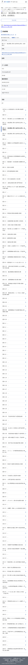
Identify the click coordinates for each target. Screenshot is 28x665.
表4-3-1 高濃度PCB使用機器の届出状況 (13, 544)
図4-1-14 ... (6, 377)
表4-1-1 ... (5, 597)
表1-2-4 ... (5, 541)
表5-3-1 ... (5, 614)
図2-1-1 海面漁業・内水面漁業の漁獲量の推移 (14, 162)
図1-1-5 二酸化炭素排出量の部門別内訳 (12, 182)
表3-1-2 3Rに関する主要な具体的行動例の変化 (14, 576)
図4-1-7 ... (5, 350)
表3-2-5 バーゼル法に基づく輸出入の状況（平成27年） (13, 592)
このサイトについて (7, 658)
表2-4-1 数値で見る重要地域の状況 (12, 567)
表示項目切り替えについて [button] (7, 34)
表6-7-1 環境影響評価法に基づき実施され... (13, 623)
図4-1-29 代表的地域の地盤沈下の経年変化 (13, 433)
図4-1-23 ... (6, 408)
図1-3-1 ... (5, 205)
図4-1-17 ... (6, 389)
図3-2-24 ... (6, 319)
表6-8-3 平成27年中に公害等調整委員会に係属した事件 (14, 632)
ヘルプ (23, 658)
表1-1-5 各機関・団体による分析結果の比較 (14, 508)
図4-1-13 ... (6, 373)
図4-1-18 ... (6, 393)
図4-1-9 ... (5, 358)
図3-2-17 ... (6, 289)
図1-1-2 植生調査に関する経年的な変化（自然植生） (14, 129)
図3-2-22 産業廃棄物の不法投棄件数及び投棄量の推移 (13, 310)
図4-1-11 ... (6, 366)
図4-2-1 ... (5, 446)
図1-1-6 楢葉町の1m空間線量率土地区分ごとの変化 (14, 143)
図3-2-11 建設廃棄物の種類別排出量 (12, 271)
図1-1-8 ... (5, 152)
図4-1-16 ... (6, 385)
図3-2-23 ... (6, 315)
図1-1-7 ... (5, 148)
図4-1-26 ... (6, 420)
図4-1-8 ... (5, 354)
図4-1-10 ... (6, 362)
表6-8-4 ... (5, 637)
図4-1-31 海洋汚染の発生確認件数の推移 (13, 443)
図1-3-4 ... (5, 209)
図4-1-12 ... (6, 369)
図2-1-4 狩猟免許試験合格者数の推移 (12, 213)
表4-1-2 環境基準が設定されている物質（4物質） (13, 602)
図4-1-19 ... (6, 397)
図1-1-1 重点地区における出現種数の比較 (13, 118)
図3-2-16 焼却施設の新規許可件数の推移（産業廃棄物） (13, 284)
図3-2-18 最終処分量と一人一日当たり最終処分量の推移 (13, 293)
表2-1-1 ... (5, 512)
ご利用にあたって (17, 658)
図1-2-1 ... (5, 201)
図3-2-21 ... (6, 306)
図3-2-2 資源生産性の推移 (9, 234)
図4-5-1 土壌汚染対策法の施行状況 (12, 479)
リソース (14, 20)
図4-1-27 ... (6, 424)
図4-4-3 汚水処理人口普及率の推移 (12, 475)
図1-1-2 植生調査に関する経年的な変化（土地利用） (14, 123)
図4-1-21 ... (6, 404)
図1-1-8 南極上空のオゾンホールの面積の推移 (14, 197)
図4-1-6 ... (5, 342)
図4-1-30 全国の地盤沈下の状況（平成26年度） (13, 438)
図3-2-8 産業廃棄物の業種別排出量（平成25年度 (14, 257)
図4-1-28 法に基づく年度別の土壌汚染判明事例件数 (13, 428)
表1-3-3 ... (5, 558)
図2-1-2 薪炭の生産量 (8, 167)
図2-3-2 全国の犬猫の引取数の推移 (12, 224)
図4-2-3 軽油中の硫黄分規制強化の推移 (13, 464)
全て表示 (17, 37)
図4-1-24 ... (6, 412)
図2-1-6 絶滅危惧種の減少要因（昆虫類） (13, 221)
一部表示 (13, 37)
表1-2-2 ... (5, 533)
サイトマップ (18, 661)
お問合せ (21, 660)
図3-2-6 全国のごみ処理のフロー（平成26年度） (14, 246)
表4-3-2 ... (5, 606)
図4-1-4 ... (5, 335)
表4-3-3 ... (5, 610)
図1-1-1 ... (5, 175)
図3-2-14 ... (6, 275)
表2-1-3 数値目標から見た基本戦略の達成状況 (14, 562)
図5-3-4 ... (5, 492)
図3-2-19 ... (6, 298)
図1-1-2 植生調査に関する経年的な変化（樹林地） (14, 134)
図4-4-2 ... (5, 471)
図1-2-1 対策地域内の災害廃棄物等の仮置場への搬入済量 (14, 157)
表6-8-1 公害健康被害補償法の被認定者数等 (14, 627)
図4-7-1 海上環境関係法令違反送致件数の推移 (14, 484)
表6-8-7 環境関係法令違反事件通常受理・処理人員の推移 (14, 649)
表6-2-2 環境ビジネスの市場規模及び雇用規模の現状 (14, 619)
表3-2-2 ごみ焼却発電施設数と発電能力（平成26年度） (14, 587)
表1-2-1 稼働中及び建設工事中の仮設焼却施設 (14, 528)
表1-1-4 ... (5, 504)
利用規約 (7, 660)
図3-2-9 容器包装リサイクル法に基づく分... (13, 262)
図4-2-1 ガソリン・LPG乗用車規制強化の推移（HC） (14, 451)
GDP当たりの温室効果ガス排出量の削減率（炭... (13, 110)
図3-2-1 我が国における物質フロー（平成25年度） (14, 229)
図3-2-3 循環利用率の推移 (9, 238)
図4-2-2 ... (5, 456)
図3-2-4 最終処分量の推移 (9, 242)
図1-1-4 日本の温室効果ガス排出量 (11, 179)
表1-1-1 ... (5, 554)
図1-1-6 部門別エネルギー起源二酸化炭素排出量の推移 (14, 187)
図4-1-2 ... (5, 331)
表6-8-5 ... (5, 641)
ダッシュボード (10, 661)
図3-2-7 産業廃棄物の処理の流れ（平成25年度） (14, 252)
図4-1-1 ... (5, 323)
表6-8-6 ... (5, 644)
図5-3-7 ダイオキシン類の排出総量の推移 (13, 500)
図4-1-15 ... (6, 381)
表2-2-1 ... (5, 523)
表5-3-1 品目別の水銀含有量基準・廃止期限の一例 (14, 549)
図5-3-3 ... (5, 488)
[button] (26, 2)
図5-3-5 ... (5, 496)
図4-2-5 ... (5, 467)
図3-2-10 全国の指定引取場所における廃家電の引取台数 (13, 267)
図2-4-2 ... (5, 114)
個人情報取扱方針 (14, 660)
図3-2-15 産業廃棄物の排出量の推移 (12, 279)
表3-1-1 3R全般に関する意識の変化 (12, 571)
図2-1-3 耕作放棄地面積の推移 (10, 171)
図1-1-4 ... (5, 139)
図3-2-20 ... (6, 302)
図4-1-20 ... (6, 400)
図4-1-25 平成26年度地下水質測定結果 (12, 416)
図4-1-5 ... (5, 338)
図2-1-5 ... (5, 217)
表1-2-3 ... (5, 537)
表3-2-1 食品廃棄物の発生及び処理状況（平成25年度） (14, 581)
